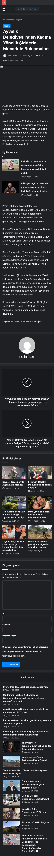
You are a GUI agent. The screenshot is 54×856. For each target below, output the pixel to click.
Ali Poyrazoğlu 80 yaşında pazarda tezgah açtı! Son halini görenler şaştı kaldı (34, 187)
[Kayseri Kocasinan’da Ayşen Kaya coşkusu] (14, 472)
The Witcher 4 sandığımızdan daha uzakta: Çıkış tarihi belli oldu (36, 745)
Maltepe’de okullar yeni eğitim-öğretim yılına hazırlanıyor (38, 544)
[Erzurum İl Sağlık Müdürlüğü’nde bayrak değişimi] (40, 472)
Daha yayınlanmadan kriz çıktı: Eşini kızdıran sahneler (39, 514)
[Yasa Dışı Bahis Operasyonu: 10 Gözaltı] (11, 813)
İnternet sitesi (9, 635)
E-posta (6, 624)
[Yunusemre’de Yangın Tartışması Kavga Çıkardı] (11, 761)
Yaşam (19, 19)
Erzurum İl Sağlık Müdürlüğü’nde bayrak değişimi (40, 485)
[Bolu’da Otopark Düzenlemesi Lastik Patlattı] (11, 799)
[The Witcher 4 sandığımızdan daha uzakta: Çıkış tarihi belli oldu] (11, 746)
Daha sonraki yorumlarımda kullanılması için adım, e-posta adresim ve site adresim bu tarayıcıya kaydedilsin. (25, 651)
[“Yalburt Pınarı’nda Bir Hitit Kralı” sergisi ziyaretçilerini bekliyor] (14, 502)
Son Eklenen (27, 677)
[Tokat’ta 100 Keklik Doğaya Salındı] (11, 826)
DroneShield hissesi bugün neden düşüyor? (25, 687)
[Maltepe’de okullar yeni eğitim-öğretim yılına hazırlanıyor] (40, 532)
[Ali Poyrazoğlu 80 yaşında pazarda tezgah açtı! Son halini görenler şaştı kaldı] (10, 187)
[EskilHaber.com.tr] (27, 9)
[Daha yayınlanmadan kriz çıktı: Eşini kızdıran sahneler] (40, 502)
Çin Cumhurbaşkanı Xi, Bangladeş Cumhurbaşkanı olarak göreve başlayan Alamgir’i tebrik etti (23, 698)
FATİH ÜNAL (12, 56)
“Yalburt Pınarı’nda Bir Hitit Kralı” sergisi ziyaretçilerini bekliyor (13, 514)
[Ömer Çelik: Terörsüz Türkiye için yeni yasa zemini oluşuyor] (11, 785)
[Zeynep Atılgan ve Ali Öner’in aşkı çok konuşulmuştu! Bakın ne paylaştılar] (14, 532)
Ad (4, 613)
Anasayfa (9, 19)
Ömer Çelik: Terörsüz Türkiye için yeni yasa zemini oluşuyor (33, 784)
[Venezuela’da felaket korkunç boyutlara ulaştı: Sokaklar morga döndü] (11, 839)
